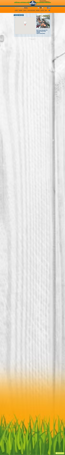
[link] (49, 10)
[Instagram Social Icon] (50, 8)
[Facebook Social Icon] (48, 8)
